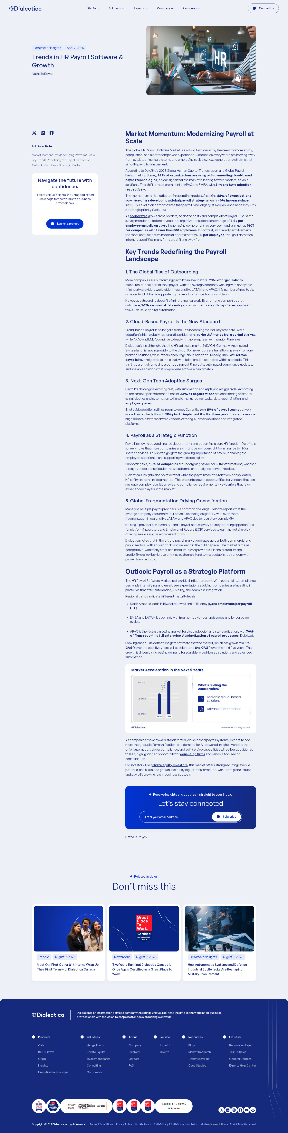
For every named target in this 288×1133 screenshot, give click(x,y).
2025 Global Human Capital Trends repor (188, 170)
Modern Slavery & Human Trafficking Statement (228, 1124)
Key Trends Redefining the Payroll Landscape (61, 160)
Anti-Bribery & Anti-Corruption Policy (175, 1124)
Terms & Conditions (101, 1124)
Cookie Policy (143, 1124)
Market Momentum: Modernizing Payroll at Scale (63, 155)
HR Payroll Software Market (151, 581)
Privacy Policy (124, 1124)
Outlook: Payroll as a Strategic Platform (57, 165)
